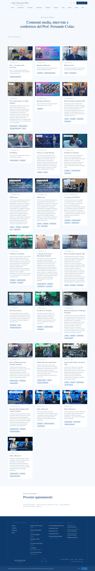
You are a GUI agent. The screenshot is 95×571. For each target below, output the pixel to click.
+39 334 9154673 (71, 535)
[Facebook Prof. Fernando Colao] (42, 561)
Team (63, 7)
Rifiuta (79, 568)
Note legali (81, 559)
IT (71, 2)
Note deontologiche (65, 559)
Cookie (75, 559)
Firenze (13, 525)
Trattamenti (39, 7)
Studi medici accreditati (19, 522)
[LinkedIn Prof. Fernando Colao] (46, 561)
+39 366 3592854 (71, 531)
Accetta (84, 568)
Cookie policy (51, 568)
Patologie (47, 7)
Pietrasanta (14, 530)
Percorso (56, 7)
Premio (69, 7)
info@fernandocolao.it (72, 537)
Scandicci (14, 528)
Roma (13, 532)
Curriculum (30, 7)
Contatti (69, 522)
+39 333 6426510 (71, 527)
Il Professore (21, 7)
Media (76, 7)
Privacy (71, 559)
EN (74, 2)
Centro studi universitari (56, 522)
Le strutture (34, 522)
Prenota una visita (82, 2)
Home (12, 7)
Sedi (83, 7)
